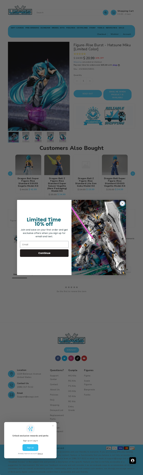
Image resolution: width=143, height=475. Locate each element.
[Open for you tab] (132, 460)
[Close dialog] (122, 203)
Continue (44, 253)
